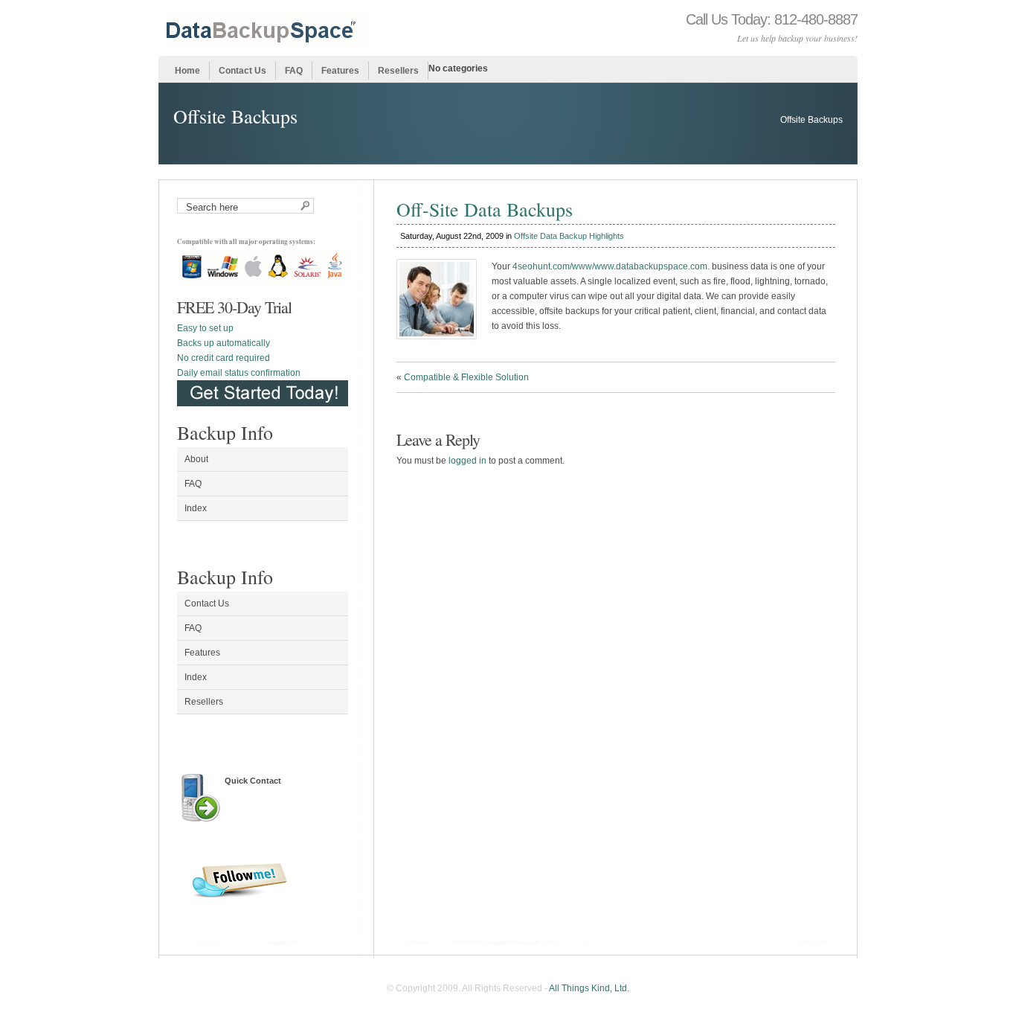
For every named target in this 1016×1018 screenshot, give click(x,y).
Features (340, 70)
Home (187, 70)
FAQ (294, 70)
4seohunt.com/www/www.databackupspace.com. (611, 266)
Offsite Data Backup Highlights (569, 235)
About (196, 459)
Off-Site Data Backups (484, 209)
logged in (467, 460)
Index (195, 508)
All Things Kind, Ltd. (589, 988)
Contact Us (242, 70)
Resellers (398, 70)
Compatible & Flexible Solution (466, 377)
